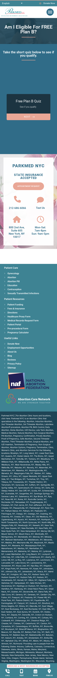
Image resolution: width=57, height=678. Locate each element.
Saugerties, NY (26, 493)
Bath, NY (50, 632)
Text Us (40, 207)
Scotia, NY (36, 490)
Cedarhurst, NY (32, 623)
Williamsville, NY (25, 462)
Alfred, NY (27, 641)
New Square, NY (12, 528)
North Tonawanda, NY (11, 522)
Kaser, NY (37, 568)
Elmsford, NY (48, 603)
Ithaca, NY (42, 571)
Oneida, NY (19, 516)
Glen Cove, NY (8, 594)
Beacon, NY (6, 632)
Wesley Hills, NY (42, 464)
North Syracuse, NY (32, 522)
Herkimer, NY (7, 583)
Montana (48, 652)
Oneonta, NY (7, 516)
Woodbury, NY (47, 459)
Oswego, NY (33, 514)
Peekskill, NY (40, 511)
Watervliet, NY (45, 467)
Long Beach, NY (33, 554)
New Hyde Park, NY (10, 531)
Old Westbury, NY (44, 516)
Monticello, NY (41, 534)
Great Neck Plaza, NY (37, 589)
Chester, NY (6, 623)
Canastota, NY (8, 626)
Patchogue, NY (8, 514)
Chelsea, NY (18, 623)
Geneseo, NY (33, 594)
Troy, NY (44, 479)
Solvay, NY (39, 488)
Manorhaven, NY (8, 548)
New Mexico (42, 655)
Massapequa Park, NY (35, 545)
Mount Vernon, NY (9, 534)
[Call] (8, 671)
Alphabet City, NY (13, 641)
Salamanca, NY (26, 496)
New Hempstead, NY (30, 531)
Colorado (38, 646)
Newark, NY (38, 525)
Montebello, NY (25, 537)
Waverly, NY (32, 467)
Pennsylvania (26, 658)
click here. (6, 418)
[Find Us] (49, 671)
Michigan (20, 652)
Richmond (17, 643)
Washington (14, 661)
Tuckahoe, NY (33, 479)
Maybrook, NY (40, 542)
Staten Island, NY (25, 456)
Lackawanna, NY (38, 563)
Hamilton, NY (7, 589)
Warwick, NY (7, 473)
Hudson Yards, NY (40, 574)
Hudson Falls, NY (28, 577)
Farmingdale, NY (8, 603)
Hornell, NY (22, 580)
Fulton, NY (6, 597)
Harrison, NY (46, 586)
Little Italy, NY (7, 557)
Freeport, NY (18, 597)
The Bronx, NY (40, 456)
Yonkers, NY (34, 459)
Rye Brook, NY (40, 496)
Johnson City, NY (13, 571)
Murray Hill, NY (47, 531)
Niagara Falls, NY (9, 525)
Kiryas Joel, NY (23, 565)
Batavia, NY (6, 635)
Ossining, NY (46, 514)
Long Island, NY (30, 453)
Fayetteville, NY (41, 600)
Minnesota (30, 652)
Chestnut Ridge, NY (40, 620)
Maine (34, 649)
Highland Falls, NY (46, 580)
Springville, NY (47, 485)
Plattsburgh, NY (36, 508)
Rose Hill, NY (11, 499)
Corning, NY (23, 617)
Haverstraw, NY (8, 586)
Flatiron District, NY (24, 600)
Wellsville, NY (7, 467)
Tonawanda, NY (20, 482)
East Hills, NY (48, 609)
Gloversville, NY (30, 591)
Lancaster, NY (7, 563)
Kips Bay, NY (36, 565)
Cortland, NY (11, 617)
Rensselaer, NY (22, 502)
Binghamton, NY (45, 629)
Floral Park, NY (8, 600)
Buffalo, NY (38, 626)
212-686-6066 (17, 208)
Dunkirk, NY (38, 612)
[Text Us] (40, 199)
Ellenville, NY (35, 606)
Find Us (49, 675)
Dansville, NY (28, 615)
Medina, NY (10, 542)
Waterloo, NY (22, 470)
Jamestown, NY (29, 571)
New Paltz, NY (45, 528)
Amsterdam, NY (35, 638)
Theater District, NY (37, 482)
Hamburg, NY (20, 589)
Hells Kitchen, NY (37, 583)
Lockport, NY (48, 554)
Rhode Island (38, 658)
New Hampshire (17, 655)
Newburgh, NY (25, 525)
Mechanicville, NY (25, 542)
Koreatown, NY (8, 565)
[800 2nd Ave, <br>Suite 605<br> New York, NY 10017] (16, 219)
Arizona (20, 646)
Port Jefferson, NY (37, 505)
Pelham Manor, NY (13, 511)
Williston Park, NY (9, 462)
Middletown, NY (35, 539)
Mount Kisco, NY (26, 534)
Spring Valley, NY (9, 488)
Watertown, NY (8, 470)
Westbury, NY (7, 464)
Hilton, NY (32, 580)
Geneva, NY (21, 594)
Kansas (27, 649)
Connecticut (49, 646)
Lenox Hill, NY (7, 560)
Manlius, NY (23, 548)
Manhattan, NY (36, 548)
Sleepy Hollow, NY (9, 490)
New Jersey (30, 655)
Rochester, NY (7, 502)
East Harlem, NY (8, 612)
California (29, 646)
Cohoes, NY (47, 617)
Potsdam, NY (7, 505)
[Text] (22, 671)
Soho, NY (50, 488)
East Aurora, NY (24, 612)
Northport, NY (47, 519)
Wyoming (50, 661)
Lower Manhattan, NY (15, 554)
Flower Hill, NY (43, 597)
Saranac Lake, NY (9, 496)
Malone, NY (36, 551)
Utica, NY (17, 476)
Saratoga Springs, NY (44, 493)
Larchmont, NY (47, 560)
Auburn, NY (10, 638)
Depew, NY (16, 615)
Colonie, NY (35, 617)
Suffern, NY (34, 485)
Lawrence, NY (32, 560)
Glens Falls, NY (45, 591)
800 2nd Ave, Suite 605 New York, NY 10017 (17, 232)
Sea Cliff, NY (24, 490)
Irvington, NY (16, 574)
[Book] (35, 671)
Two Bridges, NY (17, 479)
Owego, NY (21, 514)
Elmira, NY (23, 606)
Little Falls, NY (21, 557)
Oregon (15, 658)
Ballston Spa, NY (20, 635)
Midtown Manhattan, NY (16, 539)
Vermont (49, 658)
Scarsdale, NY (11, 493)
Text (21, 675)
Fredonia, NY (30, 597)
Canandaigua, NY (24, 626)
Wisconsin (40, 661)
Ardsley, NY (22, 638)
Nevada (5, 655)
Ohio (9, 658)
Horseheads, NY (8, 580)
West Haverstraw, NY (24, 464)
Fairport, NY (23, 603)
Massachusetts (8, 652)
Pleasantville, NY (20, 508)
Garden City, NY (47, 594)
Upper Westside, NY (32, 476)
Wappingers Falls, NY (23, 473)
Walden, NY (39, 473)
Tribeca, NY (6, 482)
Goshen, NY (16, 591)
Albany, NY (48, 641)
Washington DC (28, 661)
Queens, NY (10, 456)
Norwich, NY (34, 519)
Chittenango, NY (22, 620)
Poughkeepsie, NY (38, 502)
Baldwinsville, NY (37, 635)
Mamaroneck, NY (9, 551)
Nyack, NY (23, 519)
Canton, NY (46, 623)
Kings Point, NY (12, 568)
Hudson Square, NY (10, 577)
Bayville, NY (18, 632)
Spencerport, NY (25, 488)
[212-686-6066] (17, 199)
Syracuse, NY (21, 485)
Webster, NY (20, 467)
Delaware (5, 649)
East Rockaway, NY (14, 609)
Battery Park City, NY (34, 632)
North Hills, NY (48, 522)
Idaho (13, 649)
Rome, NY (22, 499)
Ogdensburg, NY (9, 519)
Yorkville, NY (21, 459)
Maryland (42, 649)
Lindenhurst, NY (36, 557)
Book (35, 675)
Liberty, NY (50, 557)
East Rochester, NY (32, 609)
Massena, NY (18, 545)
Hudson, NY (42, 577)
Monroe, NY (38, 537)
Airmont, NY (6, 643)
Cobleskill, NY (7, 620)
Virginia (4, 661)
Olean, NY (30, 516)
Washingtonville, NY (38, 470)
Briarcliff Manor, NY (28, 629)
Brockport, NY (11, 629)
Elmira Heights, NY (9, 606)
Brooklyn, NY (16, 453)
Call (7, 675)
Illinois (20, 649)
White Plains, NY (41, 462)
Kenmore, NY (26, 568)
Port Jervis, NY (21, 505)
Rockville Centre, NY (37, 499)
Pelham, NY (28, 511)
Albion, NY (37, 641)
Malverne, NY (24, 551)
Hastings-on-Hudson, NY (28, 586)
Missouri (39, 652)
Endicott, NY (35, 603)
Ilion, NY (27, 574)
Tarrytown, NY (7, 485)
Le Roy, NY (20, 560)
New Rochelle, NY (29, 528)
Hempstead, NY (21, 583)
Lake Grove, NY (22, 563)
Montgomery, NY (9, 537)
